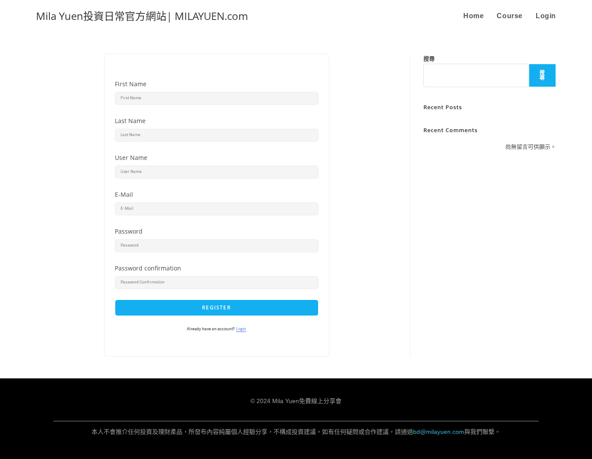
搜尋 (429, 58)
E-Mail (124, 194)
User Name (131, 157)
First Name (130, 84)
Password (129, 231)
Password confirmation (148, 268)
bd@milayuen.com (438, 431)
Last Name (130, 121)
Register (216, 307)
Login (241, 329)
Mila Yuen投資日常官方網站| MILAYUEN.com (142, 16)
